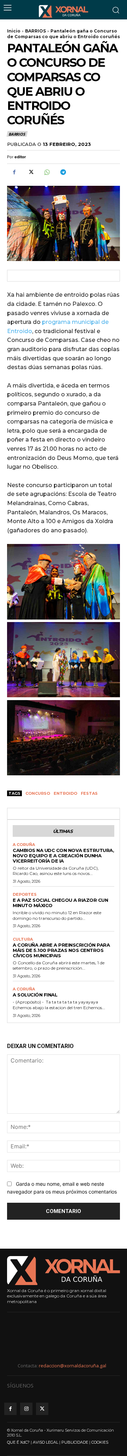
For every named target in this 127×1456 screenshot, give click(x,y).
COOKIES (99, 1442)
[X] (30, 172)
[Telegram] (63, 172)
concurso (37, 793)
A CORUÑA (24, 844)
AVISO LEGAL (45, 1442)
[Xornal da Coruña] (63, 11)
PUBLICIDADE (74, 1442)
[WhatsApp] (47, 172)
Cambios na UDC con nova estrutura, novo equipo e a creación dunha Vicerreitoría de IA (63, 855)
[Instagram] (26, 1409)
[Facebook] (14, 172)
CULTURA (23, 939)
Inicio (13, 31)
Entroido (65, 793)
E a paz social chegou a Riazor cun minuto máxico (60, 902)
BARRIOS (35, 31)
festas (89, 793)
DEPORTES (25, 894)
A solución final (35, 995)
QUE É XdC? (18, 1442)
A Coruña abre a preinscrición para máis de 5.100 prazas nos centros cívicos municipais (61, 950)
